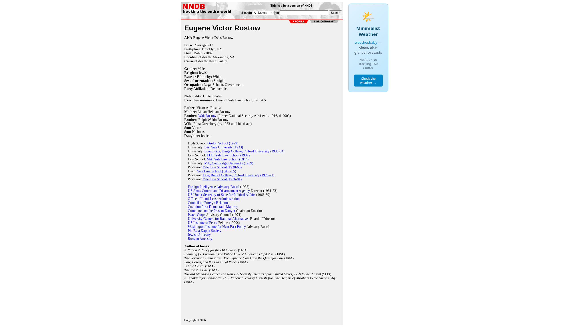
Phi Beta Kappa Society (204, 230)
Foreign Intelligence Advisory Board (213, 187)
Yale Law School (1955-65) (216, 171)
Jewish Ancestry (199, 234)
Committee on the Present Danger (211, 211)
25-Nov (198, 53)
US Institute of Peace (202, 223)
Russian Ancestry (200, 238)
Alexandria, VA (223, 57)
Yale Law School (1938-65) (222, 167)
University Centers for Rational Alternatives (218, 219)
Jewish (203, 73)
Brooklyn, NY (212, 49)
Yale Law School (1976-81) (222, 179)
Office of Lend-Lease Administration (214, 199)
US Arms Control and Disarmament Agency (219, 191)
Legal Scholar (213, 85)
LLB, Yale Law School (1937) (228, 155)
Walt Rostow (207, 116)
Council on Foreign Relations (208, 203)
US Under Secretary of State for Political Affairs (221, 195)
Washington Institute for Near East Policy (217, 227)
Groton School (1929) (222, 143)
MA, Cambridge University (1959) (228, 163)
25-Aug (199, 45)
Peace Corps (196, 215)
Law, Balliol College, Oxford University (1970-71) (238, 175)
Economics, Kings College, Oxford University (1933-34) (244, 151)
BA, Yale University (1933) (223, 147)
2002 (208, 53)
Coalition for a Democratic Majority (213, 207)
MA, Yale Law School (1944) (227, 159)
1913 (209, 45)
